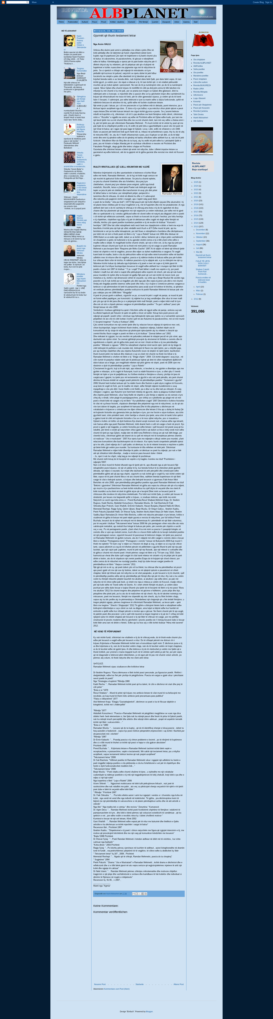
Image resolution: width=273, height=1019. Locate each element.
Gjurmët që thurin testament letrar (203, 256)
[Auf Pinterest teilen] (145, 893)
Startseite (140, 984)
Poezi (94, 22)
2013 (196, 226)
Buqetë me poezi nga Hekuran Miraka (81, 249)
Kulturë (85, 22)
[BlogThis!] (136, 893)
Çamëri (155, 22)
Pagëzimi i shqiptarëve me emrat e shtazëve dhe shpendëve (81, 189)
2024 (196, 186)
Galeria (186, 22)
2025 (196, 182)
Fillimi (61, 22)
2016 (196, 215)
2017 (196, 212)
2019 (196, 204)
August (199, 244)
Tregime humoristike (82, 70)
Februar (199, 294)
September (201, 241)
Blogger (149, 1011)
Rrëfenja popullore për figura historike (81, 128)
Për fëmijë (143, 22)
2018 (196, 208)
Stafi (195, 22)
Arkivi (176, 22)
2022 (196, 193)
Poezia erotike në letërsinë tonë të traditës (203, 280)
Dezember (201, 230)
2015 (196, 219)
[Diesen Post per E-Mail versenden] (133, 893)
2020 (196, 201)
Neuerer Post (100, 984)
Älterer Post (179, 984)
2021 (196, 197)
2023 (196, 189)
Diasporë (166, 22)
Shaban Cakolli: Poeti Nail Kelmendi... (202, 271)
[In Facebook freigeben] (142, 893)
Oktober (199, 237)
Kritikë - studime (117, 22)
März (198, 290)
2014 (196, 223)
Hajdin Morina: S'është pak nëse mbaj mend (82, 220)
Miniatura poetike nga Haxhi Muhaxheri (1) (81, 278)
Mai (198, 252)
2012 (196, 299)
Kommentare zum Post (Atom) (117, 989)
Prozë (103, 22)
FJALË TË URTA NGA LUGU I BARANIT (203, 263)
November (201, 233)
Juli (198, 248)
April (198, 287)
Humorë (131, 22)
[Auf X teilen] (139, 893)
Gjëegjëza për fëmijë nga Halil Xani (81, 100)
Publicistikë (73, 22)
